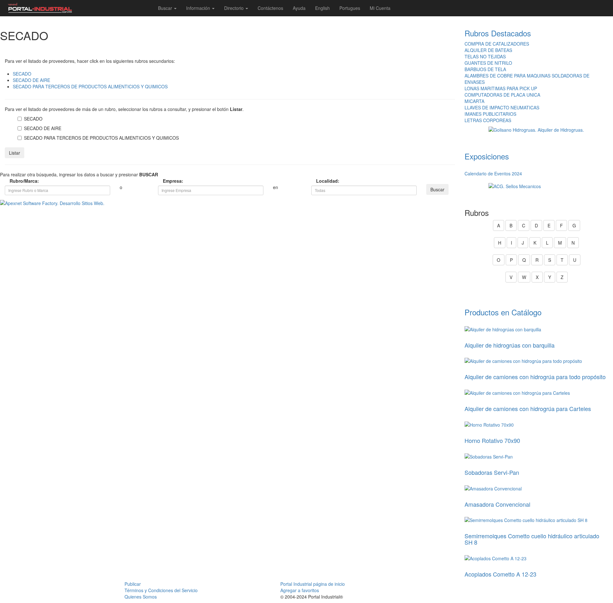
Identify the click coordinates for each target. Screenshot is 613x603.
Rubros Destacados (498, 33)
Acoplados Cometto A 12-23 (500, 574)
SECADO (22, 73)
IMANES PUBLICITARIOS (490, 114)
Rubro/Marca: (16, 181)
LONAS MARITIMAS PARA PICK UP (501, 88)
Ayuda (299, 8)
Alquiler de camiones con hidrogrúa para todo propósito (535, 376)
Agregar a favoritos (299, 590)
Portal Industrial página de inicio (312, 584)
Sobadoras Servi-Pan (492, 472)
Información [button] (198, 8)
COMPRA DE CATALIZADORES (497, 43)
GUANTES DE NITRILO (488, 63)
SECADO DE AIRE (31, 80)
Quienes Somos (141, 596)
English (322, 8)
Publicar (133, 584)
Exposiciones (487, 156)
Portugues (349, 8)
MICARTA (474, 101)
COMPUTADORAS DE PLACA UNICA (502, 95)
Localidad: (322, 181)
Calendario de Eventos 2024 (493, 173)
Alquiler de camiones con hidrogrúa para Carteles (528, 408)
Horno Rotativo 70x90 (492, 440)
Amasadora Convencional (497, 504)
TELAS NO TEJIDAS (485, 56)
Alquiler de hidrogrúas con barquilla (510, 345)
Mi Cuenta (380, 8)
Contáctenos (270, 8)
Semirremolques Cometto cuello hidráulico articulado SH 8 (532, 539)
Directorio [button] (234, 8)
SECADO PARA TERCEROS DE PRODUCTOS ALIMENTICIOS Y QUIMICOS (90, 86)
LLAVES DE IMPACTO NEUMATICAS (502, 107)
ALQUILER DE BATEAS (488, 50)
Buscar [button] (165, 8)
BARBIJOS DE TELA (485, 69)
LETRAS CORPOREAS (488, 120)
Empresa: (169, 181)
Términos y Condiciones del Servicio (161, 590)
